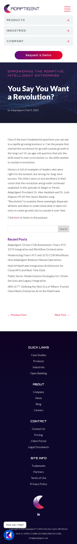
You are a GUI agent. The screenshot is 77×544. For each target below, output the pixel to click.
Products (38, 361)
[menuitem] (38, 20)
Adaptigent (17, 110)
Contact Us (38, 428)
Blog (38, 404)
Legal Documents (38, 447)
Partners (38, 471)
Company (38, 392)
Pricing (38, 434)
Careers (38, 410)
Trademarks (38, 465)
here (17, 217)
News (38, 398)
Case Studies (38, 355)
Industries (39, 367)
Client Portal (38, 441)
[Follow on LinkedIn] (38, 514)
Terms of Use (38, 477)
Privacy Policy (38, 484)
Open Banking (38, 373)
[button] (67, 9)
